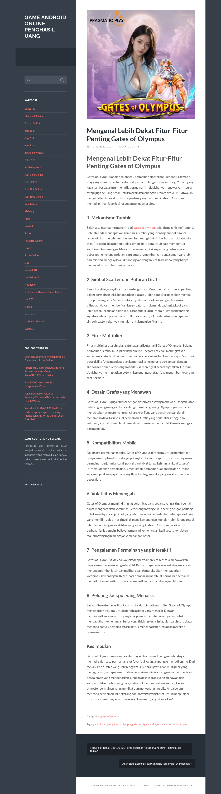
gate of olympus (102, 724)
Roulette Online (34, 240)
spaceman (30, 313)
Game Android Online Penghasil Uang (45, 26)
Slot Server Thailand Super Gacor (43, 292)
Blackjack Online (34, 116)
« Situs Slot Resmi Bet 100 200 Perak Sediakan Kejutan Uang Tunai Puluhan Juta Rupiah (135, 749)
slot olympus (180, 724)
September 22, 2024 (100, 146)
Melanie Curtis (128, 146)
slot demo (30, 284)
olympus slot (164, 724)
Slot (27, 262)
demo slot (30, 130)
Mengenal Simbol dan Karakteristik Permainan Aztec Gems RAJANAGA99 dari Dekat (45, 371)
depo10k (30, 138)
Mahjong (30, 211)
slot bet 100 (31, 270)
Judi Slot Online (33, 189)
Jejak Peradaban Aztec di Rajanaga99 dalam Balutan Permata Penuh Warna (45, 397)
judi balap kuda (33, 167)
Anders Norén (176, 785)
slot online (48, 450)
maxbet (29, 225)
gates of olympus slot (144, 724)
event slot (30, 145)
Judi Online (31, 181)
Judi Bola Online (34, 174)
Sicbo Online (32, 255)
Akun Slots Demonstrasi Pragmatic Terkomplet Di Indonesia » (157, 763)
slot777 (29, 299)
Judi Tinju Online (34, 196)
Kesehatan (31, 204)
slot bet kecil (32, 277)
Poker (28, 233)
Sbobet (28, 247)
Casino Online (32, 123)
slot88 (28, 306)
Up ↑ (192, 785)
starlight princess (34, 321)
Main (27, 218)
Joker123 (30, 159)
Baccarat (30, 108)
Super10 (29, 328)
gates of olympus (34, 152)
